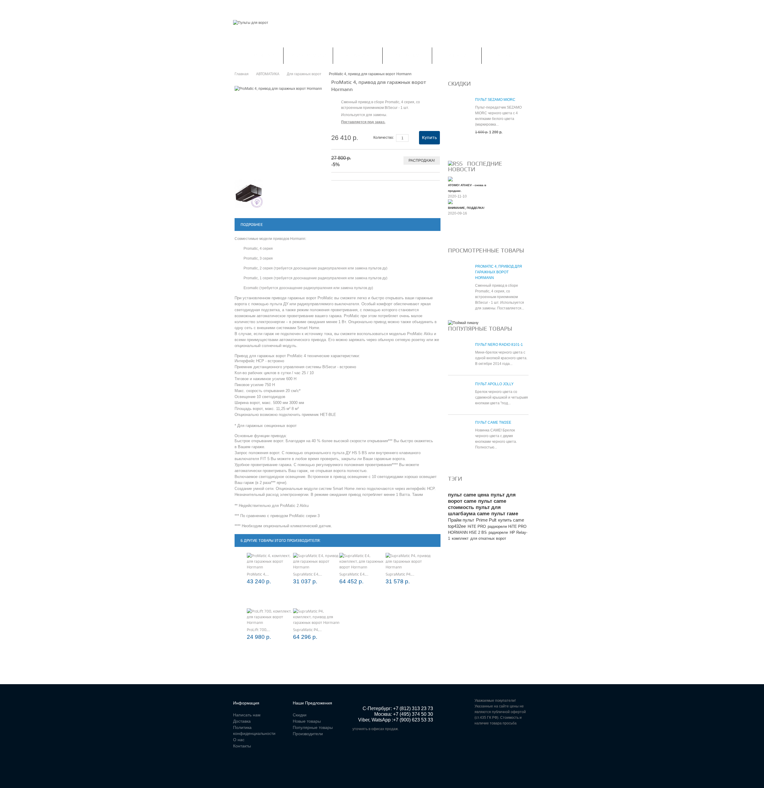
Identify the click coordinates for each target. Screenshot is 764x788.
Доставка (242, 721)
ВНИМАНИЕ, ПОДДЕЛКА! (466, 207)
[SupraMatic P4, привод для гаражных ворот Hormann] (409, 561)
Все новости (464, 233)
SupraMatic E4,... (307, 574)
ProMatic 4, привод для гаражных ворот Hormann (498, 272)
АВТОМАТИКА (357, 55)
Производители (308, 733)
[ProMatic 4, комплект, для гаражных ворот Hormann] (270, 561)
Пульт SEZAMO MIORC (495, 100)
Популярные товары (480, 328)
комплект (460, 538)
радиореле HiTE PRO (507, 526)
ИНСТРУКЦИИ (407, 55)
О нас (238, 739)
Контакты (363, 7)
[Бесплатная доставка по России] (463, 323)
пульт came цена (468, 495)
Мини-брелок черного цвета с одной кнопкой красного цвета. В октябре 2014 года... (501, 358)
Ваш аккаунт (294, 7)
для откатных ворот (488, 538)
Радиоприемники (308, 55)
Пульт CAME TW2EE (493, 422)
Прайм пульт (461, 519)
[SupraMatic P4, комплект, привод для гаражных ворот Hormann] (316, 616)
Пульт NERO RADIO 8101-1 (499, 345)
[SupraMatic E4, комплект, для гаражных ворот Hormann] (362, 561)
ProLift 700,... (258, 629)
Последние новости (475, 166)
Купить (429, 137)
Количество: (383, 137)
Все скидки (462, 146)
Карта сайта (394, 7)
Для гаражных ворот (304, 74)
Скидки (266, 7)
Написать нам (330, 7)
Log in (527, 7)
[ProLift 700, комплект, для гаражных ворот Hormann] (270, 616)
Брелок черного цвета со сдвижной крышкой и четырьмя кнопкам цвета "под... (501, 397)
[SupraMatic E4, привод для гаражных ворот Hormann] (316, 561)
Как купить (506, 55)
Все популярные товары (476, 461)
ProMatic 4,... (258, 574)
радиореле (498, 532)
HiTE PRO (477, 526)
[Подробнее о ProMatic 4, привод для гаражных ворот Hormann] (458, 277)
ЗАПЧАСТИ (456, 55)
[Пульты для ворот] (250, 23)
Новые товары (307, 721)
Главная (241, 7)
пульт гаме (504, 513)
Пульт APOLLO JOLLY (494, 384)
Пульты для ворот (258, 55)
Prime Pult (486, 519)
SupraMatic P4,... (400, 574)
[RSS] (455, 163)
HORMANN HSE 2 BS (467, 532)
